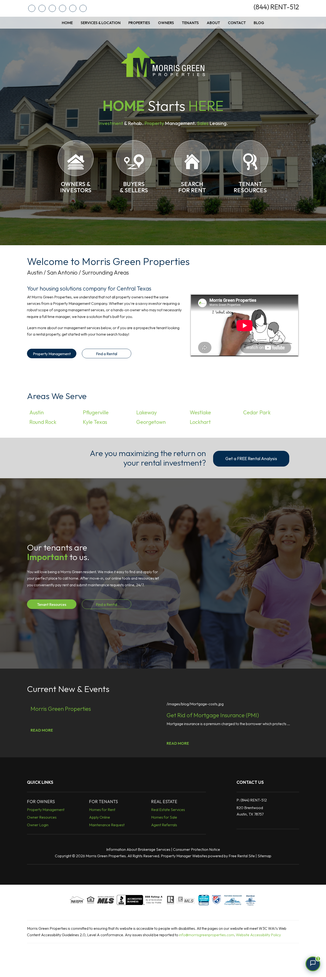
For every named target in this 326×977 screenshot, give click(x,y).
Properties (139, 22)
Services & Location (101, 22)
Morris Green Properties (61, 708)
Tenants (190, 22)
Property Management (52, 353)
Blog (259, 22)
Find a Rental (106, 353)
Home (67, 22)
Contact (237, 22)
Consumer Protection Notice (196, 849)
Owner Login (37, 824)
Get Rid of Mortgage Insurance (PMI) (213, 715)
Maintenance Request (107, 824)
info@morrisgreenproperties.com (206, 934)
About (213, 22)
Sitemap (264, 855)
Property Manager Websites (184, 855)
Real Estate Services (168, 809)
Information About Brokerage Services (138, 849)
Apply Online (99, 817)
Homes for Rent (102, 809)
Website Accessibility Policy (258, 934)
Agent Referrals (164, 824)
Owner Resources (42, 817)
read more (42, 730)
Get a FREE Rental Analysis (251, 458)
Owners (166, 22)
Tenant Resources (51, 604)
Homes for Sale (164, 817)
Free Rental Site (242, 855)
